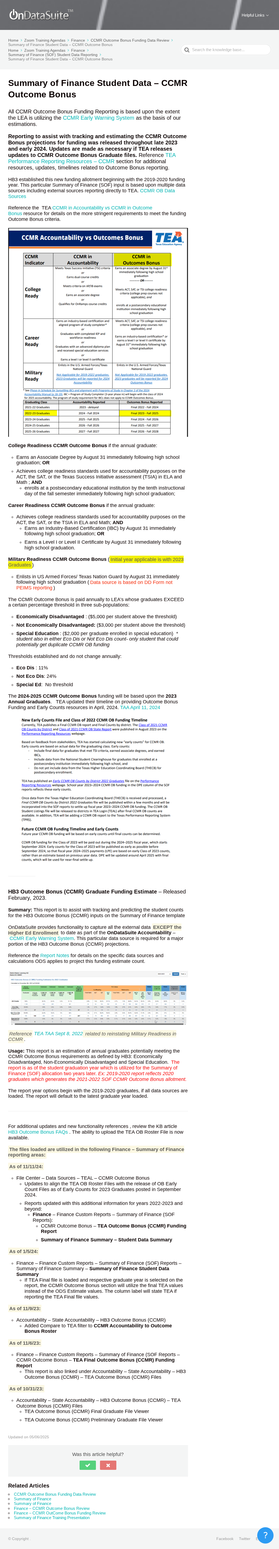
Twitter (244, 1538)
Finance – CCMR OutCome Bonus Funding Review (60, 1513)
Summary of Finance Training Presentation (52, 1517)
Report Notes (54, 955)
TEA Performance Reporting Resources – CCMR (91, 158)
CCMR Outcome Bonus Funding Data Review (55, 1494)
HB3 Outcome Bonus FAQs (38, 1132)
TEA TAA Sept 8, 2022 (58, 1033)
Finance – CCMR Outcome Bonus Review (52, 1508)
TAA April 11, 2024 (140, 707)
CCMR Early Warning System (98, 118)
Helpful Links (253, 15)
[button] (88, 1465)
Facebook (224, 1538)
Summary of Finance (32, 1499)
